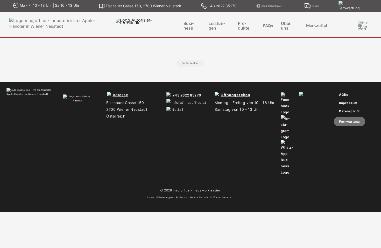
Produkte (243, 25)
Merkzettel (316, 25)
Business (189, 25)
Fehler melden (190, 63)
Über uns (286, 25)
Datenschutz (349, 111)
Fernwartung (349, 121)
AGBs (343, 95)
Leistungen (217, 25)
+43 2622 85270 (186, 95)
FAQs (268, 25)
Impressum (348, 103)
